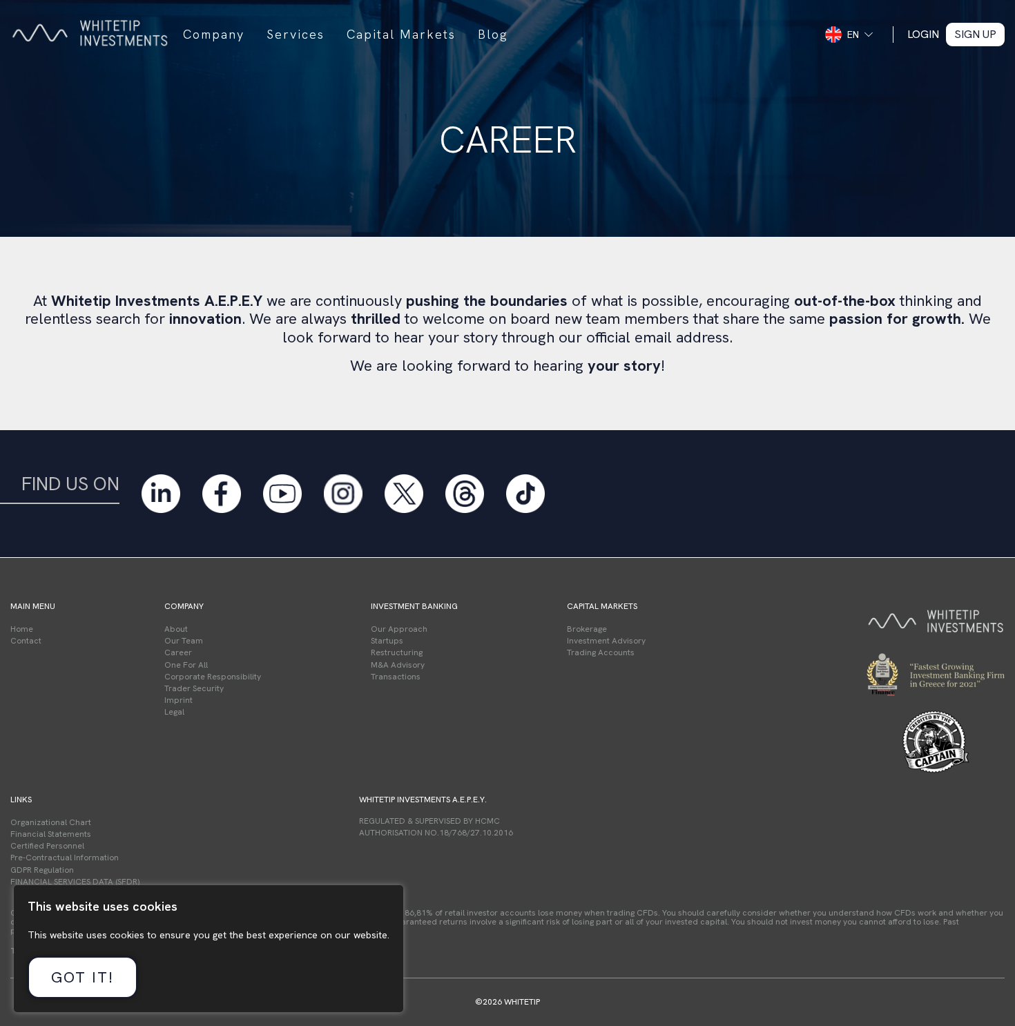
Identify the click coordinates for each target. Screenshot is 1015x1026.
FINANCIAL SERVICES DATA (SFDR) (74, 881)
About (176, 629)
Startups (387, 640)
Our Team (183, 640)
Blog (493, 34)
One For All (186, 664)
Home (21, 629)
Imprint (178, 700)
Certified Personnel (47, 845)
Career (178, 652)
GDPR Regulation (42, 869)
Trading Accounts (601, 652)
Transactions (395, 676)
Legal (174, 711)
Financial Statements (50, 834)
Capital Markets (401, 34)
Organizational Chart (50, 822)
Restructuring (397, 652)
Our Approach (399, 629)
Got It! (82, 977)
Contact (25, 640)
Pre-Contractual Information (64, 857)
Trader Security (194, 688)
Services (296, 34)
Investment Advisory (606, 640)
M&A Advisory (398, 664)
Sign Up (975, 34)
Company (213, 34)
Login (923, 34)
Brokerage (587, 629)
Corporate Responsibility (212, 676)
